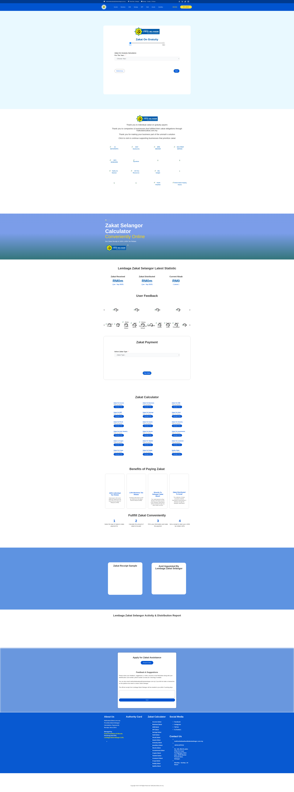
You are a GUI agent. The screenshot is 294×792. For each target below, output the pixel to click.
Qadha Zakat (156, 766)
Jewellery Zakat (157, 745)
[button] (104, 310)
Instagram (177, 724)
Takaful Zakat (156, 755)
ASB (129, 7)
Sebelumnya (119, 71)
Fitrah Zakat (156, 737)
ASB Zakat (155, 727)
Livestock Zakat (157, 758)
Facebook (177, 721)
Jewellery (160, 7)
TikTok (176, 727)
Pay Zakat (147, 373)
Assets (153, 7)
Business (123, 7)
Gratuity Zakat (157, 742)
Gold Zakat (155, 734)
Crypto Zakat (156, 753)
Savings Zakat (156, 732)
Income (116, 7)
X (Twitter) (177, 729)
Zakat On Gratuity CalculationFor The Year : (125, 54)
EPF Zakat (155, 729)
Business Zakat (157, 724)
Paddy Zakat (156, 763)
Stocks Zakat (156, 747)
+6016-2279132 (179, 745)
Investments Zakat (158, 750)
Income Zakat (156, 721)
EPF (142, 7)
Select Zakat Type (120, 351)
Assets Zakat (156, 740)
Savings (136, 7)
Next (176, 71)
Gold (147, 7)
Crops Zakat (156, 760)
